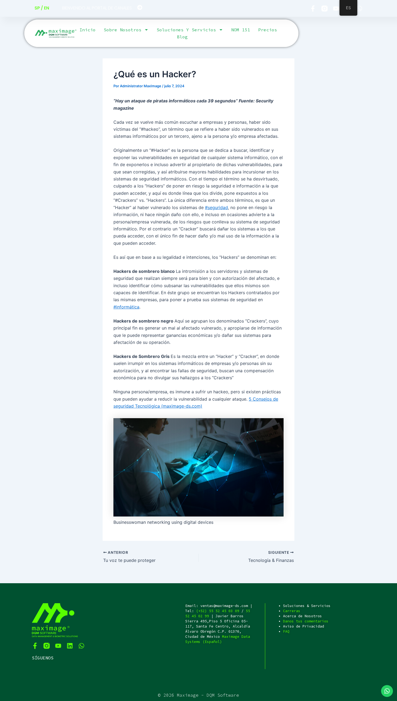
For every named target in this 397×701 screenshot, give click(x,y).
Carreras (291, 611)
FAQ (286, 631)
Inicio (87, 29)
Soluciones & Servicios (307, 605)
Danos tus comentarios (305, 621)
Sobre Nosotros (123, 29)
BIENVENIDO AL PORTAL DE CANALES (97, 8)
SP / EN (42, 8)
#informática (126, 307)
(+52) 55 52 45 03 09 (217, 611)
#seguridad (216, 207)
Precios (267, 29)
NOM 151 (240, 29)
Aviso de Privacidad (303, 626)
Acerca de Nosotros (302, 616)
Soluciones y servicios (186, 29)
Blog (182, 36)
